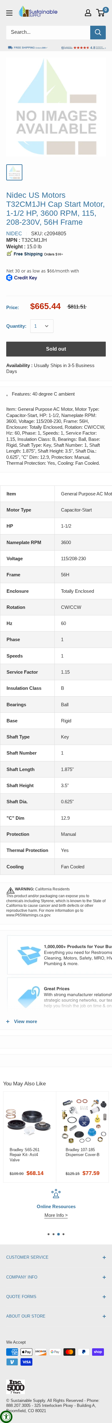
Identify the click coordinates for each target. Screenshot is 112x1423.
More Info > (56, 1215)
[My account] (88, 12)
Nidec (14, 233)
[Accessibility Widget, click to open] (6, 1417)
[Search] (98, 32)
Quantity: (16, 326)
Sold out (56, 349)
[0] (101, 12)
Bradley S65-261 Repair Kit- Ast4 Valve (25, 1154)
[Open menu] (9, 13)
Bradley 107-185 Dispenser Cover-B (83, 1152)
